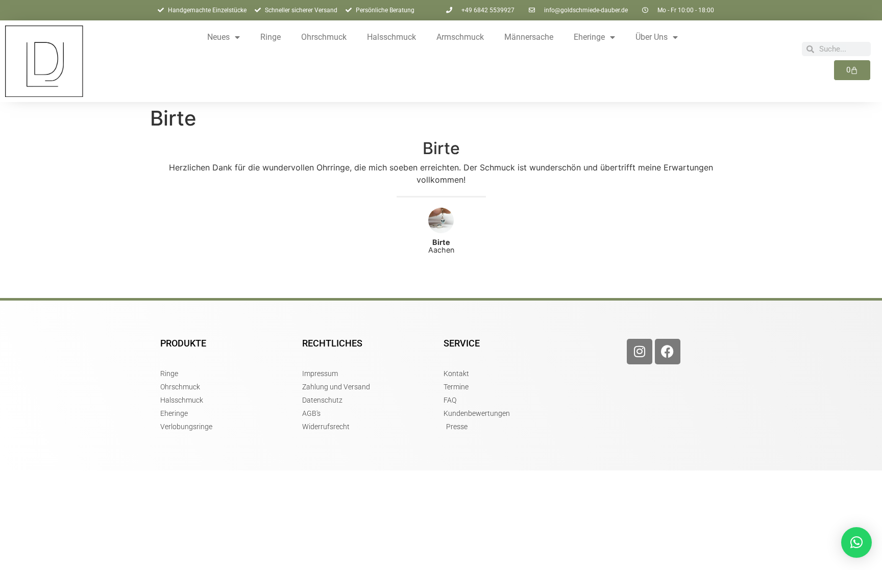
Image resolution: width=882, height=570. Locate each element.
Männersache (528, 37)
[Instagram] (639, 351)
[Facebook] (667, 351)
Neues (218, 37)
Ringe (270, 37)
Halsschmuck (391, 37)
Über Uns (651, 37)
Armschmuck (460, 37)
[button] (856, 542)
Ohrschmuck (324, 37)
